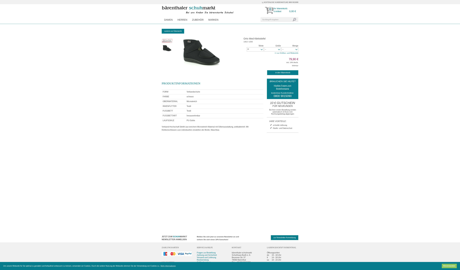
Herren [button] (182, 19)
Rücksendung (203, 260)
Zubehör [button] (198, 19)
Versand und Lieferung (206, 257)
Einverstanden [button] (449, 266)
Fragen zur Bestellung (206, 253)
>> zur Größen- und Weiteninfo (286, 53)
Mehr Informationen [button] (168, 266)
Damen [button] (168, 19)
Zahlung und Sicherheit (207, 255)
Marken (213, 19)
